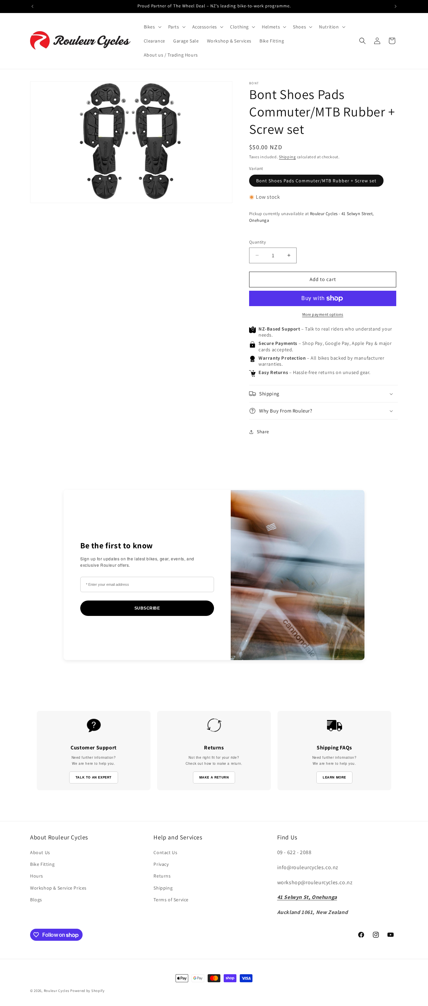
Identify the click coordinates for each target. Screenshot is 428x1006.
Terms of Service (171, 900)
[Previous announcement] (32, 6)
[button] (152, 27)
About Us (40, 852)
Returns (162, 876)
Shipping (287, 156)
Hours (36, 876)
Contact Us (165, 852)
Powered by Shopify (87, 990)
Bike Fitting (42, 864)
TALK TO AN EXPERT (94, 777)
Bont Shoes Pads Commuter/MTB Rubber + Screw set (316, 181)
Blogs (36, 900)
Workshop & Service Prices (58, 888)
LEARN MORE (334, 777)
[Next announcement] (395, 6)
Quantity (257, 242)
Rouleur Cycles (57, 990)
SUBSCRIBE (147, 608)
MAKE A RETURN (214, 777)
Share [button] (263, 432)
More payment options (322, 314)
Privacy (161, 864)
